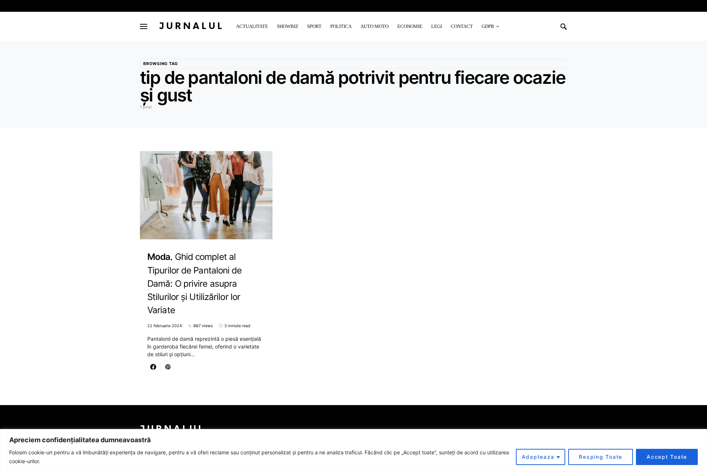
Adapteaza (538, 457)
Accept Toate (667, 457)
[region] (353, 450)
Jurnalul (191, 26)
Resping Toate (600, 457)
